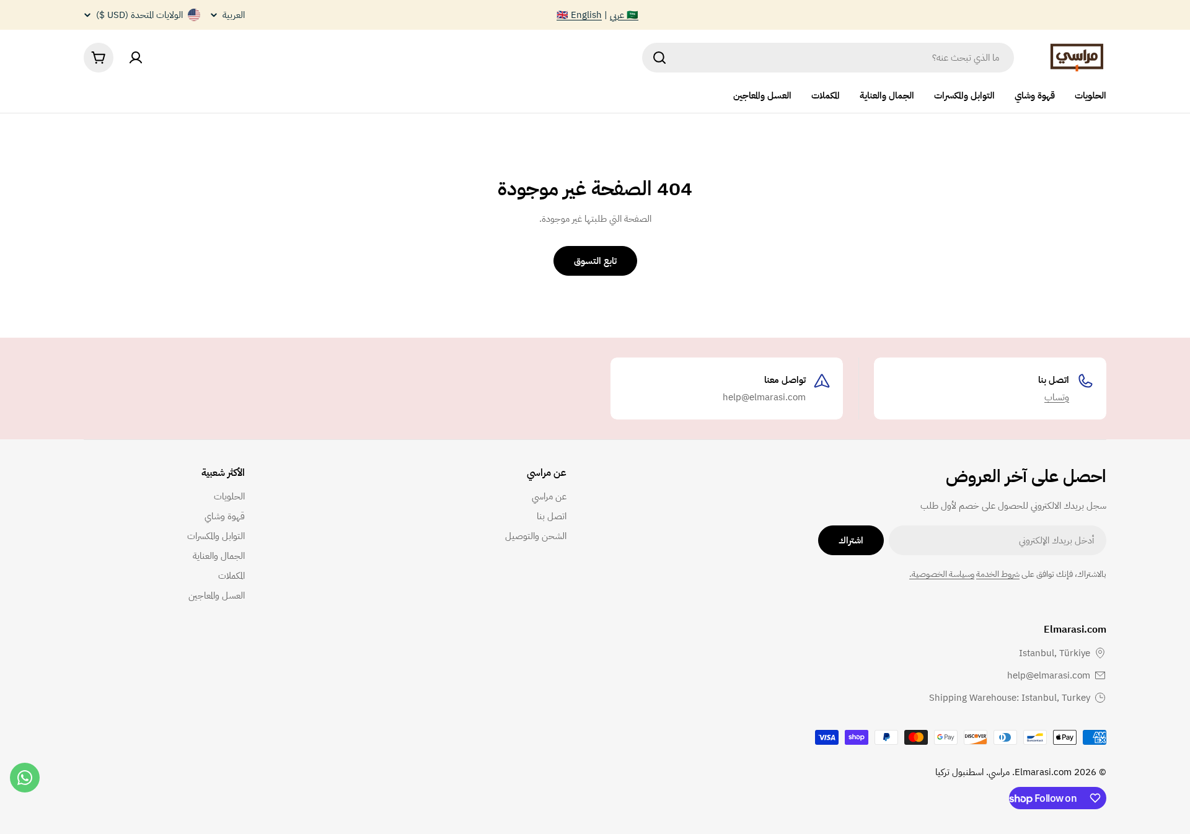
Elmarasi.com (1043, 772)
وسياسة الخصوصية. (941, 574)
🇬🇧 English (579, 15)
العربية (234, 15)
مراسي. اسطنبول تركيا (972, 772)
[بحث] (659, 57)
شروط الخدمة (998, 574)
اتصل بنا (1053, 380)
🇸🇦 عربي (624, 15)
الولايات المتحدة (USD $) (139, 15)
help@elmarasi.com (1048, 675)
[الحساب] (135, 57)
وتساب (1056, 397)
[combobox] (828, 57)
